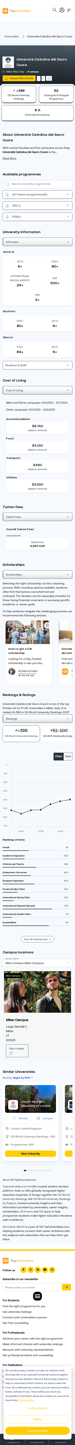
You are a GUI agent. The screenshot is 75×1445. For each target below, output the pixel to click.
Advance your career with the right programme (33, 1338)
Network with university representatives (28, 1349)
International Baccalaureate (20, 278)
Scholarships (14, 574)
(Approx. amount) (37, 430)
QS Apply (45, 1211)
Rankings (11, 719)
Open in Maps (16, 1048)
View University (30, 1153)
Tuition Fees (13, 517)
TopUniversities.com (15, 1186)
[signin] (62, 9)
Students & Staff (16, 365)
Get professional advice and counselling (28, 1355)
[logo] (17, 9)
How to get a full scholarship (20, 651)
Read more (9, 158)
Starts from (37, 542)
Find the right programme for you (24, 1306)
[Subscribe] (66, 1287)
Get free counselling (15, 1323)
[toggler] (69, 9)
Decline (37, 1419)
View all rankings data (36, 939)
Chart (58, 756)
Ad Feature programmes (29, 194)
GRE (54, 278)
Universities (11, 36)
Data (68, 756)
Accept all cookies (38, 1430)
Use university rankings (17, 1312)
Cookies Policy (26, 1400)
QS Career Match (14, 1227)
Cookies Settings (37, 1408)
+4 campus (32, 71)
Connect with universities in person (25, 1317)
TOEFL (55, 261)
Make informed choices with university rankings (33, 1344)
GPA (37, 294)
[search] (55, 10)
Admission (12, 242)
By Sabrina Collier (28, 671)
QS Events (26, 1211)
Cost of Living (14, 390)
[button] (25, 1170)
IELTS (20, 261)
